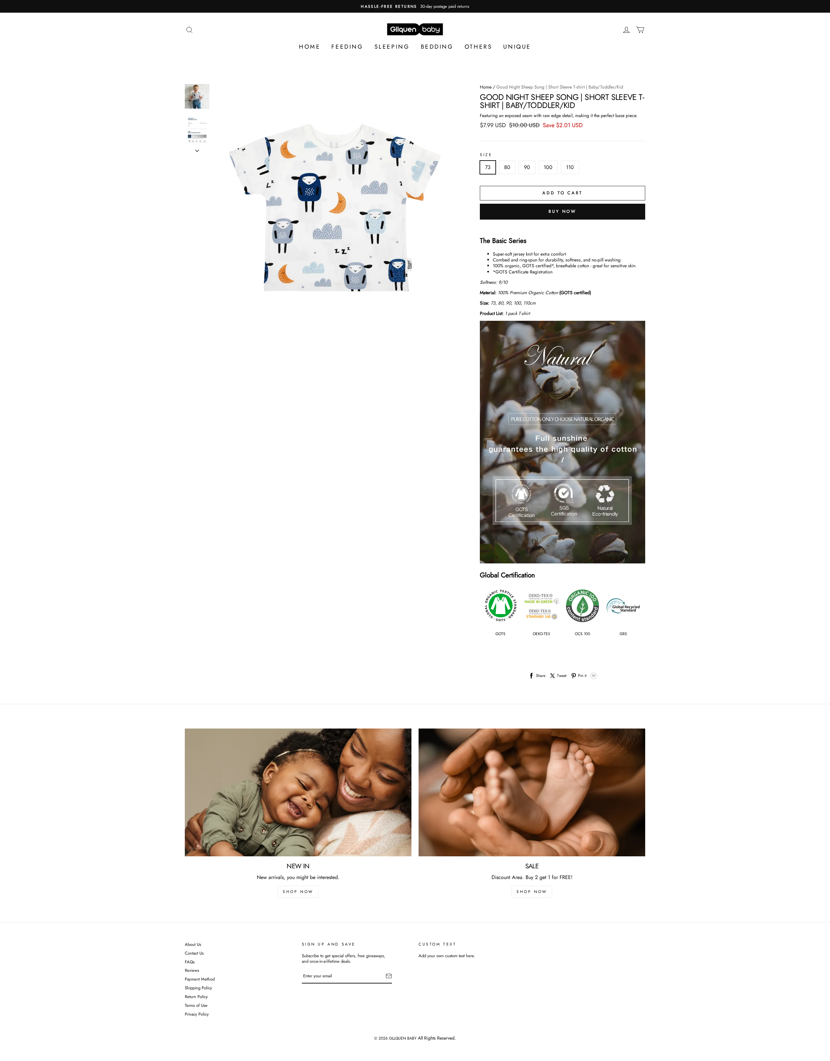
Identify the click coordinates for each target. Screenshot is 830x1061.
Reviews (192, 970)
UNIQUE (517, 46)
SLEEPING (392, 46)
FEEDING (347, 46)
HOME (309, 46)
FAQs (190, 962)
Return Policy (196, 997)
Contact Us (194, 953)
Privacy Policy (197, 1014)
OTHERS (478, 46)
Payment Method (200, 979)
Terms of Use (196, 1005)
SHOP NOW (298, 892)
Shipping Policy (198, 988)
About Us (193, 944)
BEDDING (437, 46)
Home (486, 87)
